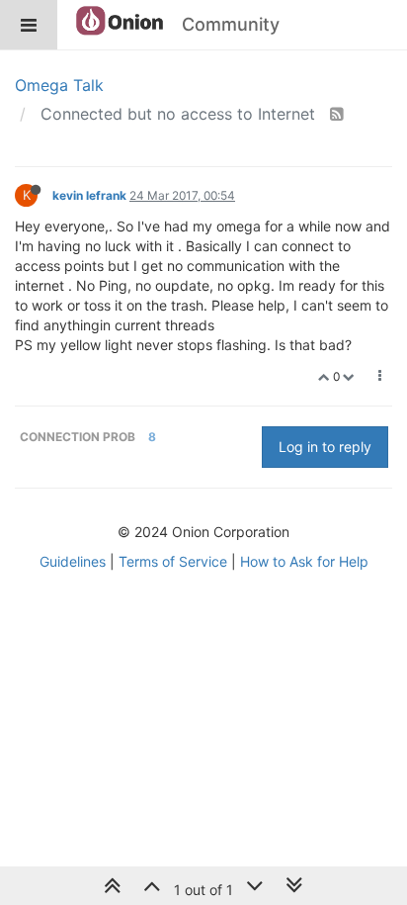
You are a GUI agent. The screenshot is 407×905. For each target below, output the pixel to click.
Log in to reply (325, 446)
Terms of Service (173, 561)
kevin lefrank (89, 195)
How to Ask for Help (304, 561)
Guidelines (73, 561)
